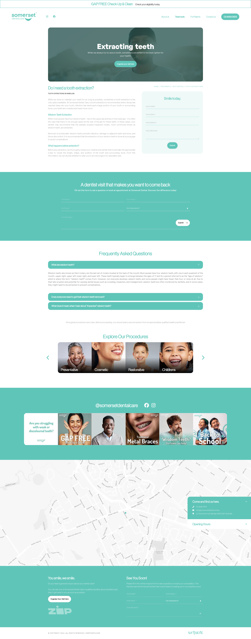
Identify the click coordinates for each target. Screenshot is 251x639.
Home (156, 86)
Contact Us (211, 16)
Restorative (178, 86)
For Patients (195, 16)
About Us (165, 16)
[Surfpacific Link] (195, 633)
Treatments (180, 16)
